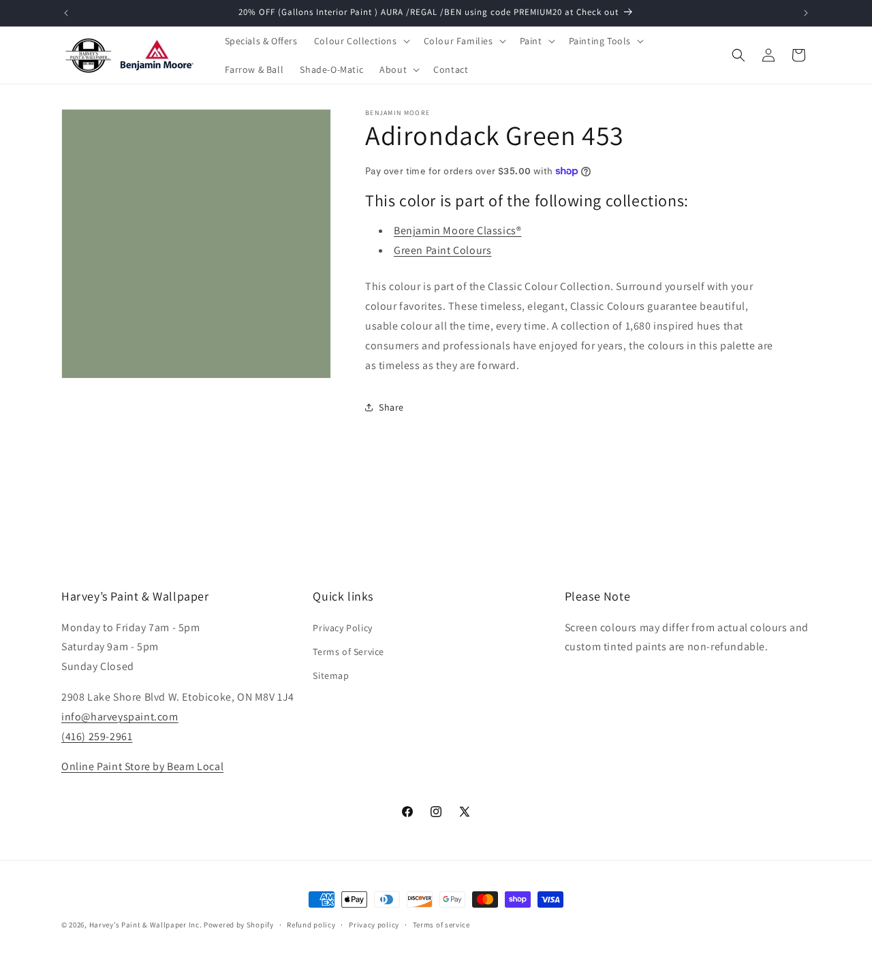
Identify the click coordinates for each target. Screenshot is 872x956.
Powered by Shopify (239, 924)
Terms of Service (348, 651)
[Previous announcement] (66, 13)
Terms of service (441, 924)
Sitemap (331, 675)
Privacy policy (374, 924)
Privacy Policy (342, 627)
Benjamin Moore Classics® (457, 230)
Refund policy (311, 924)
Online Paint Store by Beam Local (142, 766)
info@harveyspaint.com (119, 716)
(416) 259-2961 (96, 736)
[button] (361, 41)
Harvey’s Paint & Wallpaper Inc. (145, 924)
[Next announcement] (806, 13)
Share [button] (391, 407)
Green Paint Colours (442, 250)
